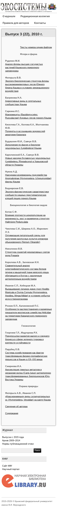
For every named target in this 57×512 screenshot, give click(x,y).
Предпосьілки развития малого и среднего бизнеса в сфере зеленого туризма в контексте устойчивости (27, 339)
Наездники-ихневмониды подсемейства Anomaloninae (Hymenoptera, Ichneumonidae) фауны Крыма (28, 178)
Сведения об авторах (16, 406)
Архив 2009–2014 (11, 440)
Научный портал (10, 469)
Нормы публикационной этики (18, 443)
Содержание (11, 413)
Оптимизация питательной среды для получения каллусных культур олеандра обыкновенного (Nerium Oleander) (26, 238)
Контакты (40, 23)
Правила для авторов (16, 23)
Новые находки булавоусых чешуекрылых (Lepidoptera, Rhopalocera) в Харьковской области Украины (27, 161)
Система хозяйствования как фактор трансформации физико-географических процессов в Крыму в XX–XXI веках (26, 356)
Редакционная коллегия (35, 16)
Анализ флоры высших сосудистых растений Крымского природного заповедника (24, 67)
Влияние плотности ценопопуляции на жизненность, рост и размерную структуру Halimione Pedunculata (27, 218)
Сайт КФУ (7, 465)
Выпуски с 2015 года (13, 437)
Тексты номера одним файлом (36, 47)
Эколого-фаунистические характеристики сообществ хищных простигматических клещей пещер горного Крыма (27, 195)
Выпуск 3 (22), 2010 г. (24, 34)
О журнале (9, 16)
